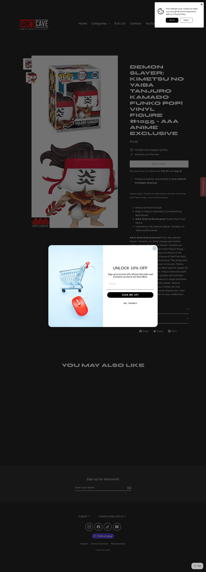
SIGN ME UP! (130, 295)
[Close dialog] (154, 248)
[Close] (201, 4)
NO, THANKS (130, 303)
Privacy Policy (179, 14)
